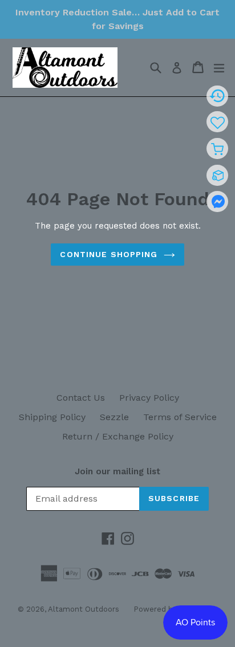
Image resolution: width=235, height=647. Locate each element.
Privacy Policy (149, 397)
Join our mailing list (117, 471)
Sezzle (114, 417)
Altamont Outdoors (83, 609)
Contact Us (80, 397)
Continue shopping (108, 254)
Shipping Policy (52, 417)
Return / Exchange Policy (117, 436)
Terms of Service (180, 417)
